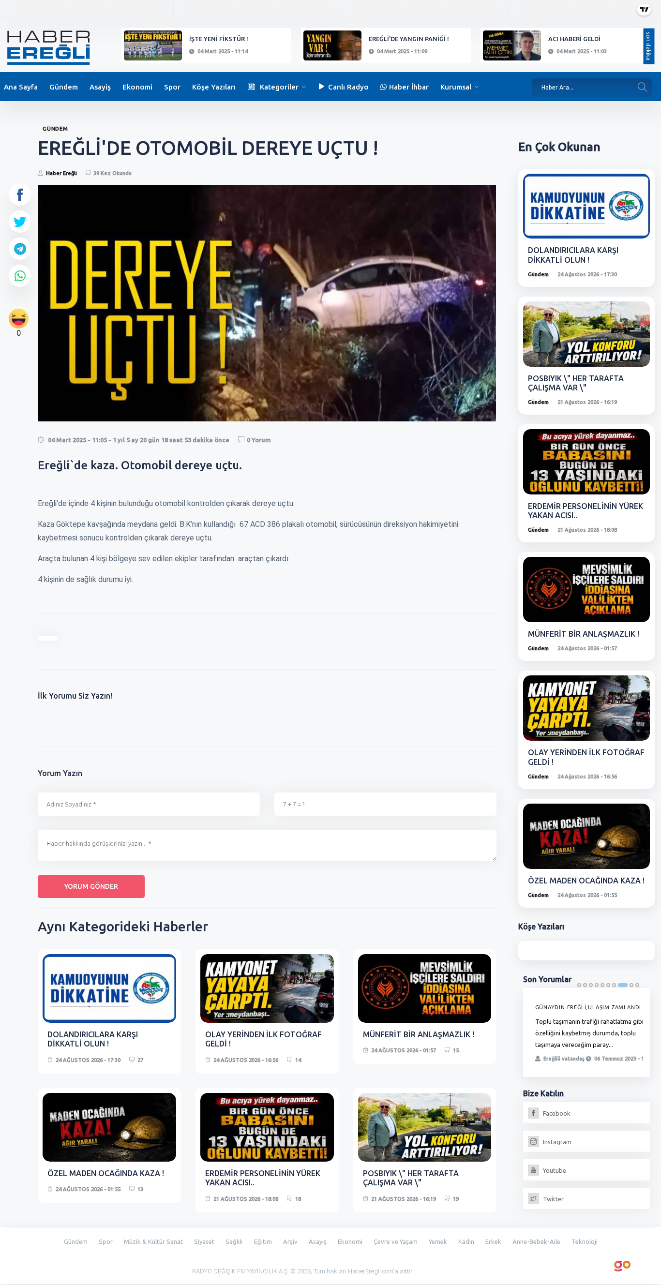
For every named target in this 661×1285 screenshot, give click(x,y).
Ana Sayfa (21, 87)
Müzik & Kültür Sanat (153, 1241)
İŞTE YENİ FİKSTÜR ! (218, 38)
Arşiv (290, 1241)
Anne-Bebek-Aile (536, 1241)
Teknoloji (584, 1241)
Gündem (63, 87)
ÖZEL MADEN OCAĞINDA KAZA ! (105, 1173)
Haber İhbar (409, 87)
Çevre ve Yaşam (396, 1241)
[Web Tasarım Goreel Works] (622, 1264)
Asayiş (100, 87)
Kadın (466, 1241)
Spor (172, 87)
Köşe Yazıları (214, 87)
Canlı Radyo (348, 87)
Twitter (552, 1198)
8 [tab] (623, 985)
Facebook (556, 1113)
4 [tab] (597, 985)
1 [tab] (579, 985)
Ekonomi (137, 87)
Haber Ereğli (61, 173)
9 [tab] (631, 985)
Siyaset (204, 1241)
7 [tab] (614, 985)
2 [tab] (585, 985)
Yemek (438, 1241)
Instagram (556, 1141)
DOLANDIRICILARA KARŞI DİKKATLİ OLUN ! (92, 1039)
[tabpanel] (587, 1032)
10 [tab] (637, 985)
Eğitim (263, 1241)
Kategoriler (279, 87)
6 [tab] (608, 985)
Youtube (553, 1170)
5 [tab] (602, 985)
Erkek (493, 1241)
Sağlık (234, 1241)
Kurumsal (455, 87)
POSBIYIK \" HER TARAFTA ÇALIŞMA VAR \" (411, 1178)
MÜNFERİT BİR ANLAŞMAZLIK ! (418, 1034)
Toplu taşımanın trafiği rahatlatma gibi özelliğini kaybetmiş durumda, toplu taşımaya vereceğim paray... (589, 1033)
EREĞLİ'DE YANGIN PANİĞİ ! (409, 38)
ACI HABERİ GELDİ (574, 38)
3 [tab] (591, 985)
